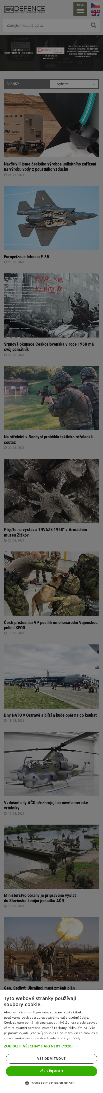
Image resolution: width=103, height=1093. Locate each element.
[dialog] (51, 1041)
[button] (51, 1046)
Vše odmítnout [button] (51, 1058)
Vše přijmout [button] (52, 1071)
